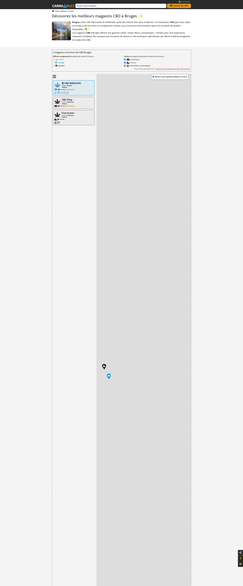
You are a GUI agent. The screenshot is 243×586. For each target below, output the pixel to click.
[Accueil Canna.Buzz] (53, 11)
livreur (133, 62)
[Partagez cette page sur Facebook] (240, 558)
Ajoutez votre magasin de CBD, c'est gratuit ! (173, 68)
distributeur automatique (139, 65)
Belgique (63, 11)
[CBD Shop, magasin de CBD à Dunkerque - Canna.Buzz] (57, 101)
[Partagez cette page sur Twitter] (240, 564)
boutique (135, 59)
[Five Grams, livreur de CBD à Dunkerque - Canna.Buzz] (57, 114)
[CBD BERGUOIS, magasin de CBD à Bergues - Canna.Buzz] (57, 84)
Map (57, 11)
